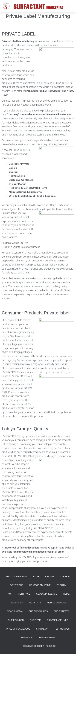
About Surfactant (16, 576)
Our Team (35, 620)
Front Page (23, 594)
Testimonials (62, 629)
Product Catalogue (18, 629)
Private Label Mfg (57, 620)
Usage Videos (47, 637)
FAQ (9, 594)
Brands (49, 576)
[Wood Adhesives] (34, 6)
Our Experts (61, 611)
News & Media (15, 611)
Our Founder (16, 620)
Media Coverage (56, 602)
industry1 (35, 602)
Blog (36, 576)
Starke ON (42, 629)
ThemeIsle (49, 645)
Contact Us (16, 585)
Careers (65, 576)
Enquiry (61, 585)
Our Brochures (38, 611)
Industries (16, 602)
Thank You (27, 637)
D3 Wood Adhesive (40, 585)
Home (66, 594)
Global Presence (46, 594)
